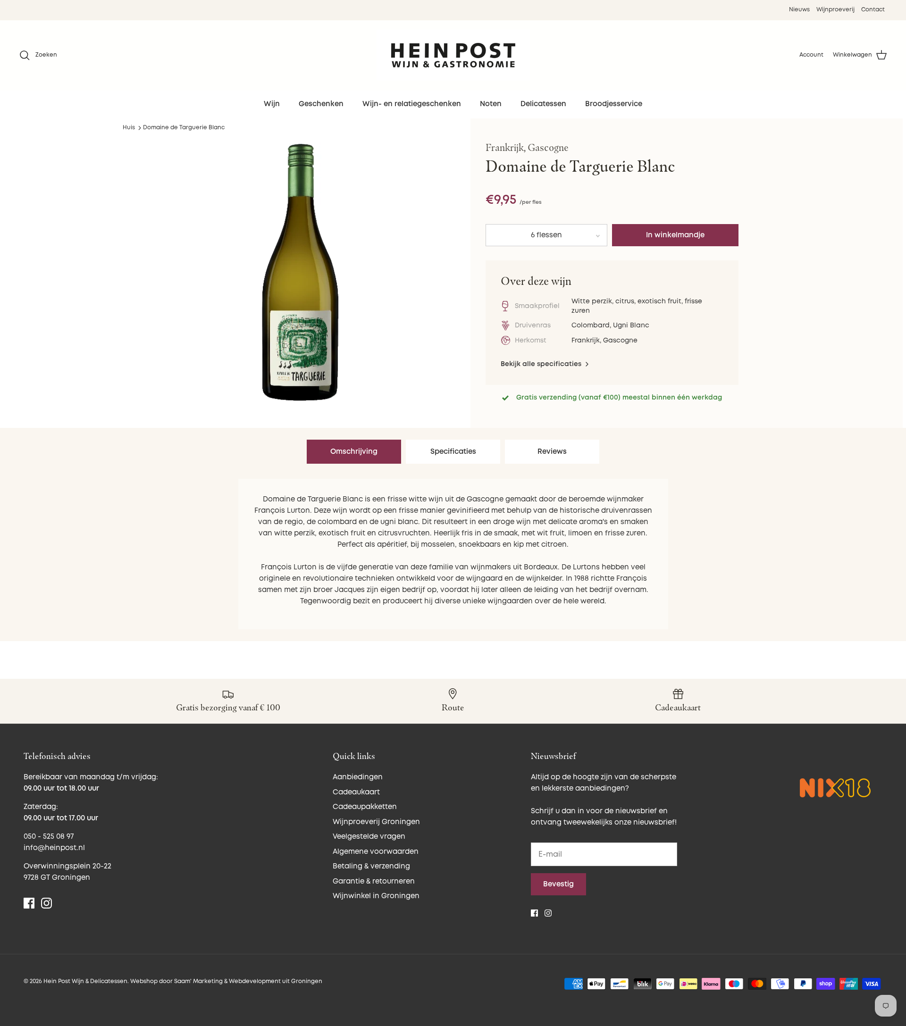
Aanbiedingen (358, 777)
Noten (491, 104)
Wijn (272, 104)
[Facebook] (29, 903)
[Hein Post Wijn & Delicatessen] (453, 55)
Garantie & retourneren (374, 881)
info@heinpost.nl (54, 848)
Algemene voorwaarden (376, 852)
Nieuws (799, 10)
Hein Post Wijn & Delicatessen (85, 981)
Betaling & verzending (371, 866)
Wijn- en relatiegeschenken (411, 104)
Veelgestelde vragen (369, 837)
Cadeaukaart (356, 792)
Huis (129, 128)
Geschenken (321, 104)
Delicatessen (543, 104)
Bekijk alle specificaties (542, 363)
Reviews (552, 452)
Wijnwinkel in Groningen (376, 896)
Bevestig (558, 884)
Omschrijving (354, 452)
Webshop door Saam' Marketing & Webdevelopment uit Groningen (226, 981)
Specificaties (453, 452)
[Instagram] (46, 903)
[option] (301, 280)
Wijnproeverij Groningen (376, 822)
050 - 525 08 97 (49, 837)
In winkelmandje (675, 235)
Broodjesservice (613, 104)
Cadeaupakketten (365, 807)
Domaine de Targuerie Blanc (184, 128)
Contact (873, 10)
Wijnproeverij (835, 10)
